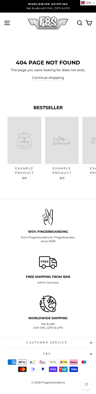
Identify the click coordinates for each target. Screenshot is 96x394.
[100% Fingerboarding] (48, 217)
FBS (47, 353)
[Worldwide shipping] (48, 304)
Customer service (46, 342)
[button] (88, 2)
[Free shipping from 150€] (48, 262)
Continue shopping (48, 78)
